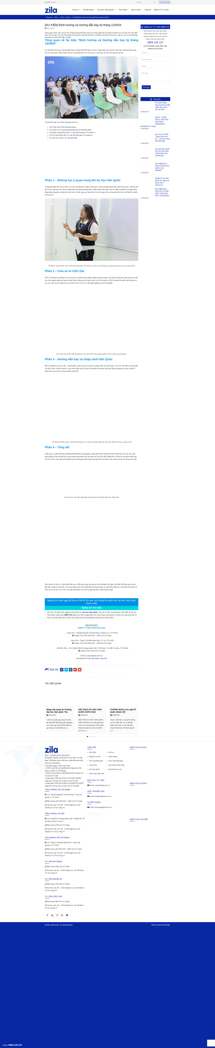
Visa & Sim (135, 10)
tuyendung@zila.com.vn (103, 807)
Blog (56, 17)
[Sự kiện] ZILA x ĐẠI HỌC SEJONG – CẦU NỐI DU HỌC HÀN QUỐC (122, 712)
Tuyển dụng (112, 756)
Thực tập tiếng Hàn (96, 761)
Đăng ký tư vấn (161, 10)
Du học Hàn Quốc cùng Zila (96, 658)
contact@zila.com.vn (102, 785)
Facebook (61, 669)
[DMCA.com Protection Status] (94, 815)
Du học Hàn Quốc (106, 10)
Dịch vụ (111, 752)
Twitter (66, 669)
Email (79, 669)
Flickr (67, 915)
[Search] (154, 2)
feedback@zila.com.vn (103, 796)
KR (165, 2)
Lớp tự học (93, 765)
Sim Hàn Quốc (94, 769)
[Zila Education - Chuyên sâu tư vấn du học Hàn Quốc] (51, 9)
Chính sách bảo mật (96, 773)
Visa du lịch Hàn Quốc (116, 765)
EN (169, 2)
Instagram (57, 915)
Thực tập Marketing (115, 761)
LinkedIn (70, 669)
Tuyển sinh (88, 10)
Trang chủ (49, 17)
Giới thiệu (92, 752)
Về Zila (75, 10)
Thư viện (123, 10)
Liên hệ (147, 10)
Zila (66, 127)
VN (161, 2)
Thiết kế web (155, 925)
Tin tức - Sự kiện (65, 17)
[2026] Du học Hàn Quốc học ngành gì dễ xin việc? (162, 180)
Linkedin (62, 915)
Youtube (52, 915)
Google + (75, 669)
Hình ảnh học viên (115, 769)
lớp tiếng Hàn (72, 138)
